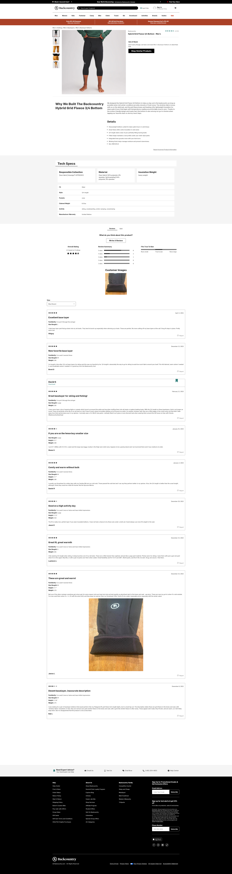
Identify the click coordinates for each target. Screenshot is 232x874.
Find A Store (56, 789)
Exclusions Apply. (156, 810)
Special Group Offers (92, 818)
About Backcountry (92, 786)
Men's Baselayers (68, 28)
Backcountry (132, 31)
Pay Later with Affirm (59, 809)
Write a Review (116, 240)
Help (54, 783)
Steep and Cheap (124, 789)
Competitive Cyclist (125, 786)
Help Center (56, 786)
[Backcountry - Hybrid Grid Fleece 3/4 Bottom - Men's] (56, 33)
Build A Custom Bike (59, 805)
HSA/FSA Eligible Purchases (62, 822)
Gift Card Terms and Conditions (62, 818)
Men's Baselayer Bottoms (84, 28)
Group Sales (56, 812)
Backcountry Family (126, 783)
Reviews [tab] (112, 228)
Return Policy (57, 796)
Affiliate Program (91, 805)
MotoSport (122, 792)
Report (181, 335)
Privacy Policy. (159, 821)
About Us (89, 783)
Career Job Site (90, 799)
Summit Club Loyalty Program (95, 789)
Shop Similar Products (141, 51)
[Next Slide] (160, 1)
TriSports (122, 802)
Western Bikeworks (125, 799)
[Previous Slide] (71, 1)
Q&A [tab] (121, 229)
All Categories (90, 822)
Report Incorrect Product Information (165, 149)
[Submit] (78, 8)
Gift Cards (56, 815)
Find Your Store (174, 2)
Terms (153, 821)
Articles (88, 796)
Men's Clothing (57, 28)
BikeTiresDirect (124, 796)
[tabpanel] (116, 192)
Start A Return (57, 799)
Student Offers (90, 809)
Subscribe (174, 792)
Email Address (157, 788)
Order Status (57, 792)
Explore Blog (90, 792)
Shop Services (90, 802)
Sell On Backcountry (92, 812)
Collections (89, 815)
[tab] (66, 163)
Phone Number (157, 825)
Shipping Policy (58, 802)
